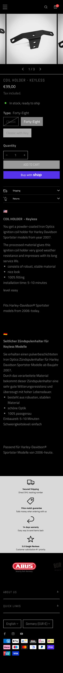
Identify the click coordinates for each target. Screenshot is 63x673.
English (11, 624)
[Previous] (23, 69)
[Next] (40, 69)
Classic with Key (17, 132)
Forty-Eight (32, 121)
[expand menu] (5, 7)
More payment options (31, 181)
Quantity (9, 145)
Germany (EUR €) (36, 624)
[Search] (46, 7)
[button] (55, 7)
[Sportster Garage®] (27, 7)
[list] (31, 44)
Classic (11, 121)
